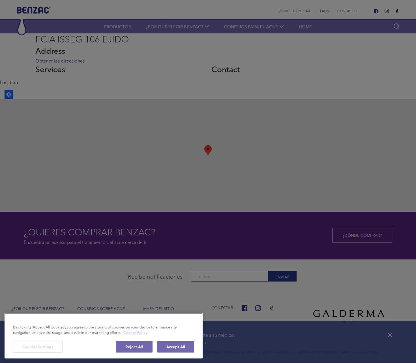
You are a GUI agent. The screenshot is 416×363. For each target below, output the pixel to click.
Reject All (134, 346)
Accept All (175, 346)
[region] (104, 335)
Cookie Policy (135, 332)
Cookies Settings (37, 346)
